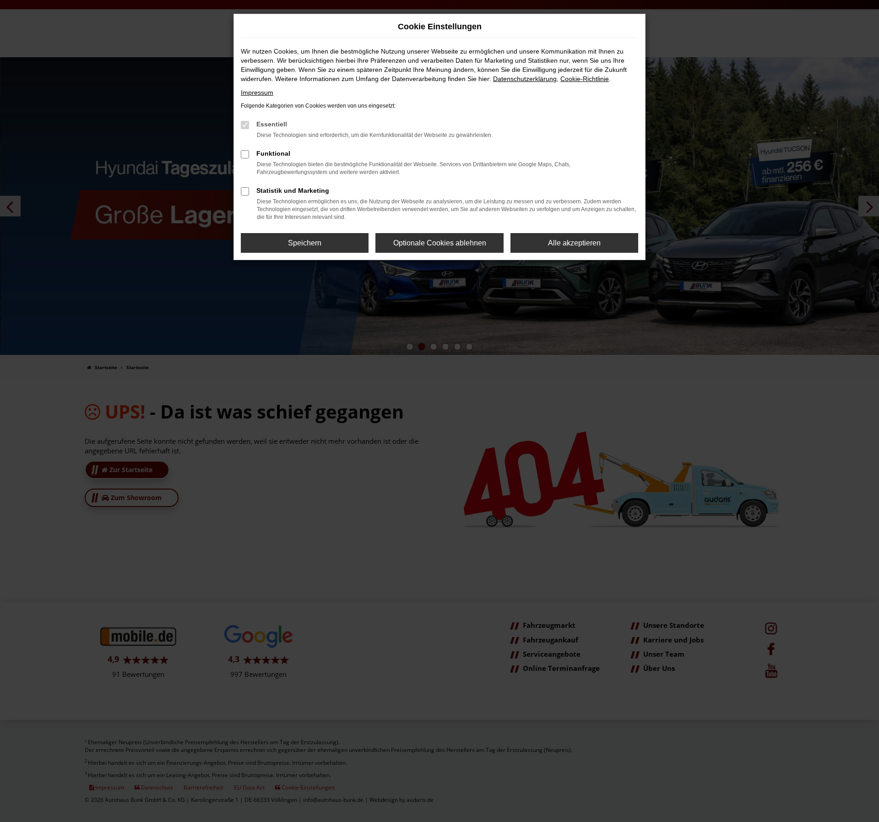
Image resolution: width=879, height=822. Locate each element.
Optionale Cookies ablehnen (439, 243)
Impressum (257, 92)
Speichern (304, 243)
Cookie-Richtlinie (584, 78)
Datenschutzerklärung (525, 78)
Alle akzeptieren (574, 243)
